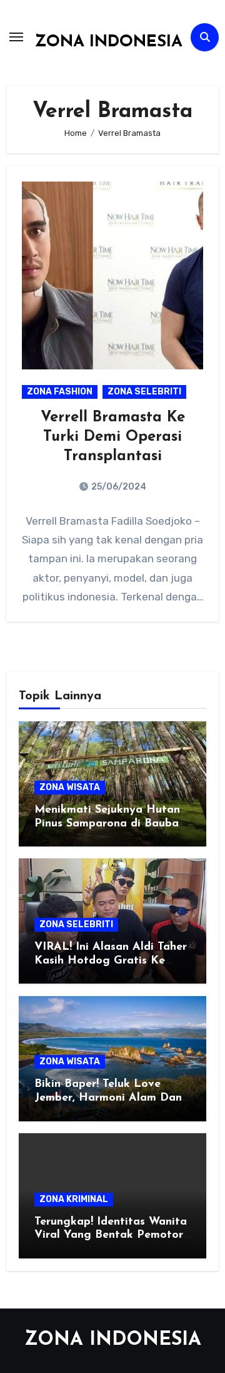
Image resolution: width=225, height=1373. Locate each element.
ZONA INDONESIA (108, 42)
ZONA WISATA (69, 787)
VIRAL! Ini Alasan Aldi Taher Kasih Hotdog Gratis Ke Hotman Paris (110, 961)
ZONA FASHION (59, 391)
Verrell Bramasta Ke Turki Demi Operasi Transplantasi (113, 437)
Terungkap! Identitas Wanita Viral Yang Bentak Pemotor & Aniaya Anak (110, 1235)
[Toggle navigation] (16, 36)
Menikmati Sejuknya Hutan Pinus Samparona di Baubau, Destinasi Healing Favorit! (111, 824)
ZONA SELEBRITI (144, 391)
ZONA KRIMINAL (73, 1199)
